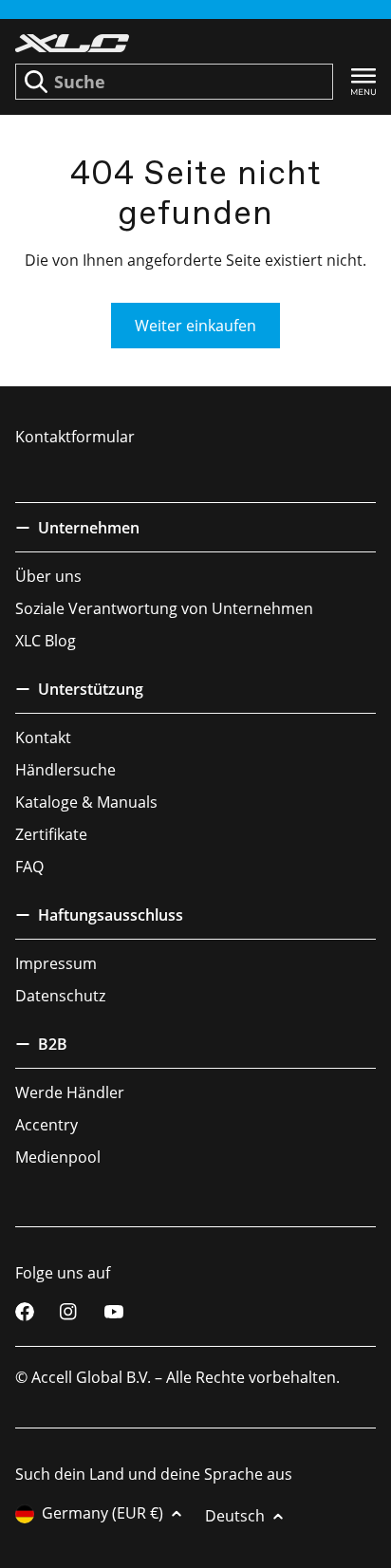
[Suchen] (36, 81)
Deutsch (235, 1515)
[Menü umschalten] (363, 82)
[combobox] (174, 82)
